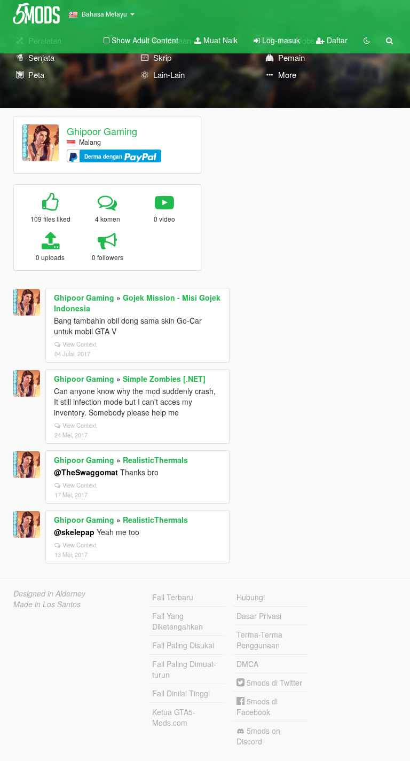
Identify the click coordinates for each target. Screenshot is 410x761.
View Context (79, 344)
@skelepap (74, 532)
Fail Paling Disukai (183, 645)
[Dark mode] (367, 40)
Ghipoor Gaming (102, 131)
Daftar (336, 40)
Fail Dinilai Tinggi (181, 693)
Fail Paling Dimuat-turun (184, 669)
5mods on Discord (258, 736)
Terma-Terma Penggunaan (259, 639)
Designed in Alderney (49, 593)
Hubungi (250, 597)
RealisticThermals (155, 459)
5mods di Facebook (257, 706)
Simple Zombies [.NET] (164, 378)
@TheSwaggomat (86, 472)
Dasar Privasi (258, 615)
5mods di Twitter (273, 682)
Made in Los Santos (47, 604)
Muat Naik (219, 40)
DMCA (247, 663)
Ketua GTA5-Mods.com (173, 717)
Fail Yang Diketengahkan (177, 621)
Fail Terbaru (172, 597)
